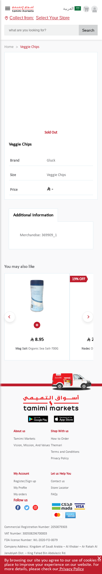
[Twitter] (26, 507)
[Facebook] (18, 507)
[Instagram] (35, 507)
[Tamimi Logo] (23, 9)
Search (88, 30)
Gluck (51, 161)
